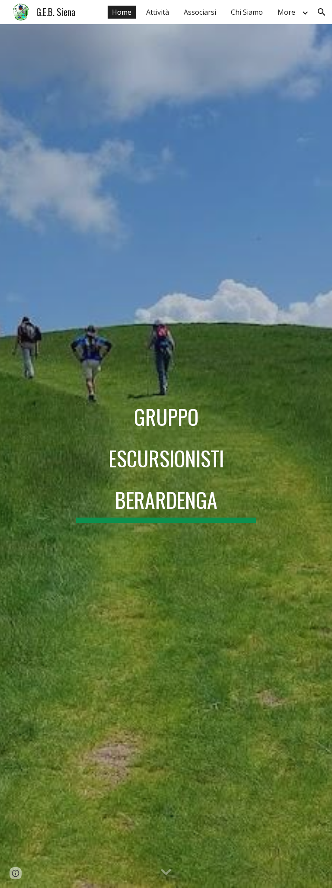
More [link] (286, 12)
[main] (166, 456)
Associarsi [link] (200, 12)
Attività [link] (157, 12)
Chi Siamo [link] (247, 12)
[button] (321, 12)
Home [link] (121, 12)
